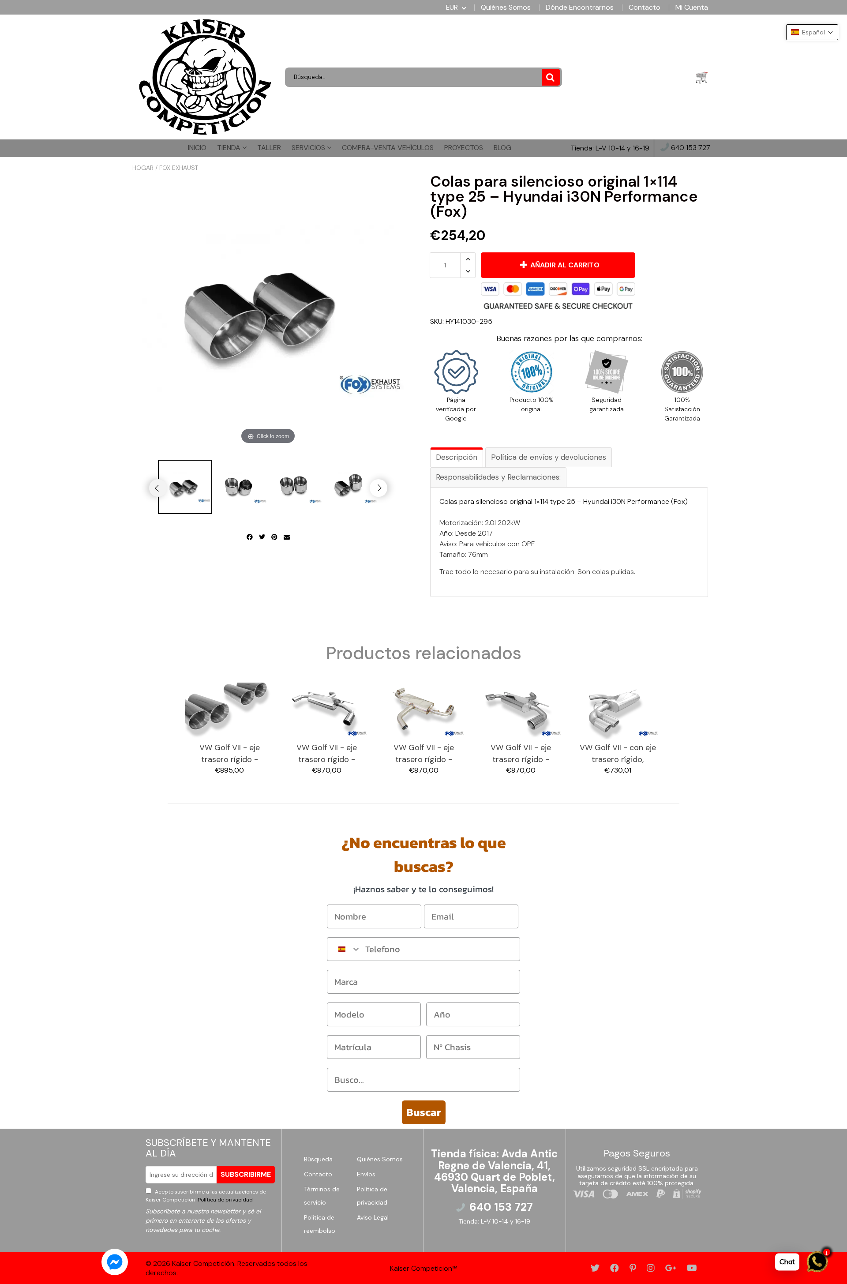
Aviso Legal (373, 1217)
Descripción (456, 457)
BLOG (502, 147)
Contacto (644, 7)
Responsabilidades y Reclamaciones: (498, 477)
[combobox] (344, 949)
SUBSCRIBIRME (246, 1174)
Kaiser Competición (203, 1263)
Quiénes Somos (506, 7)
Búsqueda (318, 1159)
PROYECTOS (463, 147)
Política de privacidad (224, 1199)
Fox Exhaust (178, 168)
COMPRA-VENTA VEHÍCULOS (388, 147)
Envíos (366, 1174)
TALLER (269, 147)
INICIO (197, 147)
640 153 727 (689, 148)
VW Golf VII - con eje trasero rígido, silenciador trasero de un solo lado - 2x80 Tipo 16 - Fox (617, 754)
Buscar (423, 1112)
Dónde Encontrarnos (580, 7)
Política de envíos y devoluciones (548, 457)
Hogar (143, 168)
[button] (812, 32)
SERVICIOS (309, 147)
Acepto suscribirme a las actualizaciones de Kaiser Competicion (206, 1195)
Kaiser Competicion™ (423, 1268)
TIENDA (229, 147)
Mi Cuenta (691, 7)
